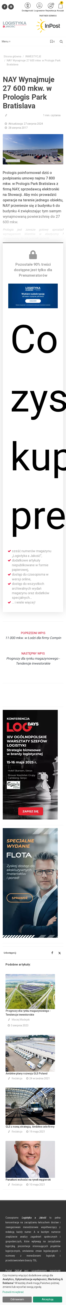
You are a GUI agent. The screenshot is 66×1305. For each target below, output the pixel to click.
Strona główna (12, 56)
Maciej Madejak (21, 1019)
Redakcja (17, 1078)
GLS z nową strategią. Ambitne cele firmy (30, 1126)
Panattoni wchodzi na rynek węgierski (28, 1179)
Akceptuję (47, 1299)
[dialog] (33, 1288)
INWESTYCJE (33, 56)
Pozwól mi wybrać (13, 1292)
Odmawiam (17, 1299)
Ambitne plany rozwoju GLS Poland (26, 1073)
